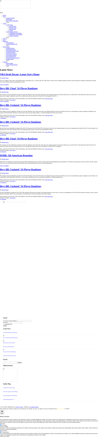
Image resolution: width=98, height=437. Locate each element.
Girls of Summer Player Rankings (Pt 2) (10, 337)
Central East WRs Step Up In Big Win (10, 332)
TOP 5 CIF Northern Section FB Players (10, 391)
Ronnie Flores (5, 78)
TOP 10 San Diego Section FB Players (10, 395)
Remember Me (8, 324)
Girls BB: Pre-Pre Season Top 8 (9, 387)
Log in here (12, 100)
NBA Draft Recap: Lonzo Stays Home (20, 74)
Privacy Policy (19, 407)
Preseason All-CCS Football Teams (9, 351)
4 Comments (3, 135)
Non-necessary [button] (3, 430)
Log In (5, 325)
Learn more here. (49, 98)
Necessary (4, 425)
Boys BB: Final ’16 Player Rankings (19, 88)
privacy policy (60, 408)
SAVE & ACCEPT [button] (4, 436)
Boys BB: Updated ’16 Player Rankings (20, 105)
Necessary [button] (2, 423)
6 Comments (3, 151)
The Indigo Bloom (34, 407)
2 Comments (3, 118)
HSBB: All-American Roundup (16, 155)
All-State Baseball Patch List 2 (8, 399)
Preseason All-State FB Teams (8, 346)
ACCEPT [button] (67, 408)
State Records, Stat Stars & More (9, 342)
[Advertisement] (12, 10)
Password (5, 322)
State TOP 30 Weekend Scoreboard (9, 355)
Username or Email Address (10, 321)
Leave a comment (4, 84)
